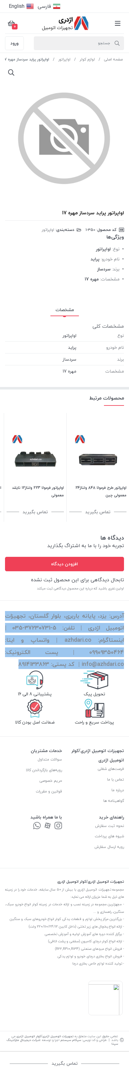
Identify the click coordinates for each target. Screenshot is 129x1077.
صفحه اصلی (113, 59)
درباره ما (117, 790)
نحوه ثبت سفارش (109, 826)
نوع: (116, 249)
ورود (14, 43)
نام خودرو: (110, 259)
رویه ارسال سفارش (109, 847)
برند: (116, 269)
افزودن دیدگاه (64, 564)
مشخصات (64, 310)
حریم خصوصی (50, 780)
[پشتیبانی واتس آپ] (37, 826)
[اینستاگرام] (58, 826)
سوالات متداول (50, 759)
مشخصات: (110, 279)
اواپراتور (64, 59)
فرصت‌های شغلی (111, 769)
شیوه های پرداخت (109, 836)
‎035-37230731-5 (34, 628)
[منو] (117, 23)
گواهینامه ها (113, 800)
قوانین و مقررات (49, 791)
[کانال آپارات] (47, 826)
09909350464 (106, 652)
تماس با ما (115, 779)
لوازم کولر (87, 59)
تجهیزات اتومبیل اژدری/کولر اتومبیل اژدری (45, 1036)
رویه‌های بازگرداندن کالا (44, 770)
